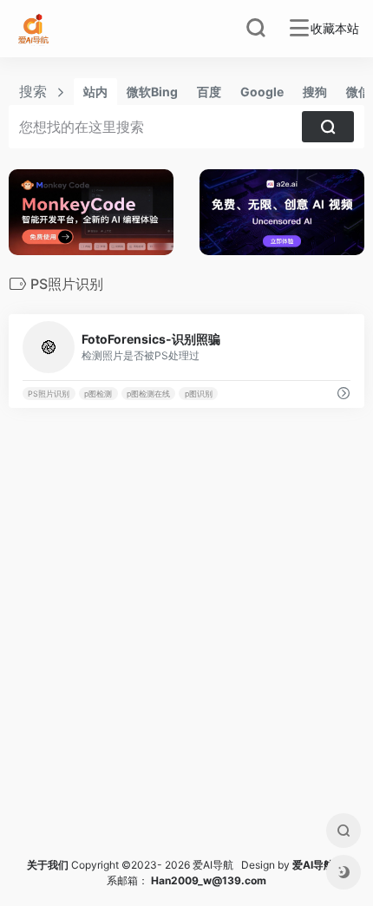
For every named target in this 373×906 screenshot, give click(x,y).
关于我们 (48, 864)
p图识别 (199, 393)
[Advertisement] (186, 653)
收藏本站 (335, 29)
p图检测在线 (148, 393)
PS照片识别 (48, 393)
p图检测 (98, 393)
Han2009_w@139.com (208, 880)
